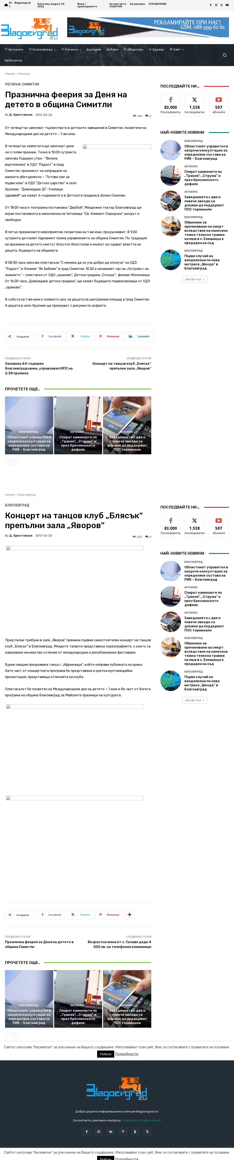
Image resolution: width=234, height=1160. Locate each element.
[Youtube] (227, 5)
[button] (224, 55)
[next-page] (15, 462)
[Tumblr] (135, 1131)
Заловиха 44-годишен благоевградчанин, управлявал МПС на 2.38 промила (39, 368)
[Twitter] (221, 5)
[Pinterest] (123, 1131)
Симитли (30, 84)
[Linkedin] (110, 1131)
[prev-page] (8, 462)
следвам (194, 97)
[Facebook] (210, 5)
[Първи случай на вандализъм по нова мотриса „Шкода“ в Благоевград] (170, 260)
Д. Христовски (20, 114)
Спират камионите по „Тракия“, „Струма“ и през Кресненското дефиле (78, 443)
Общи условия (59, 1155)
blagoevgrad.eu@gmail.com (141, 1120)
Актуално (77, 432)
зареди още (193, 279)
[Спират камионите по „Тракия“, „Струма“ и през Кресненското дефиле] (78, 425)
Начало (10, 74)
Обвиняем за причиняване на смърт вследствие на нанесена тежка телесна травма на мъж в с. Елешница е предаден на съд (206, 232)
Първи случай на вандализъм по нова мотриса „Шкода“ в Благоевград (202, 262)
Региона (24, 74)
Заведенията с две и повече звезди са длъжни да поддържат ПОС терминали (127, 443)
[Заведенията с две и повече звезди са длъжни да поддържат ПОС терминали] (127, 425)
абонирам (219, 97)
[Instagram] (216, 5)
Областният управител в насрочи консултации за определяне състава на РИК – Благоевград (29, 443)
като (170, 97)
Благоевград (28, 432)
